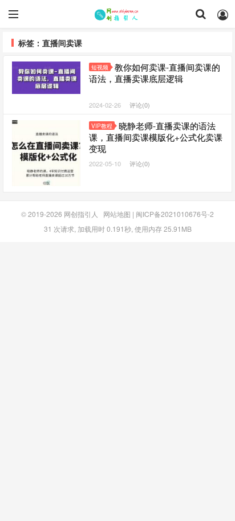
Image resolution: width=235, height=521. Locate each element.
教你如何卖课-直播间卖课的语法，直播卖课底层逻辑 (154, 72)
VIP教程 (101, 126)
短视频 (99, 67)
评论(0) (139, 104)
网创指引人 (117, 14)
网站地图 (117, 214)
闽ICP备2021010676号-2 (175, 214)
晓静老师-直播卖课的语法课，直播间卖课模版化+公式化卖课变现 (155, 137)
